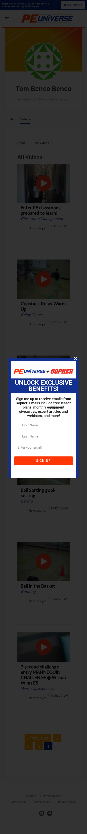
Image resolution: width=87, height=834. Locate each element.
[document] (43, 417)
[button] (75, 358)
